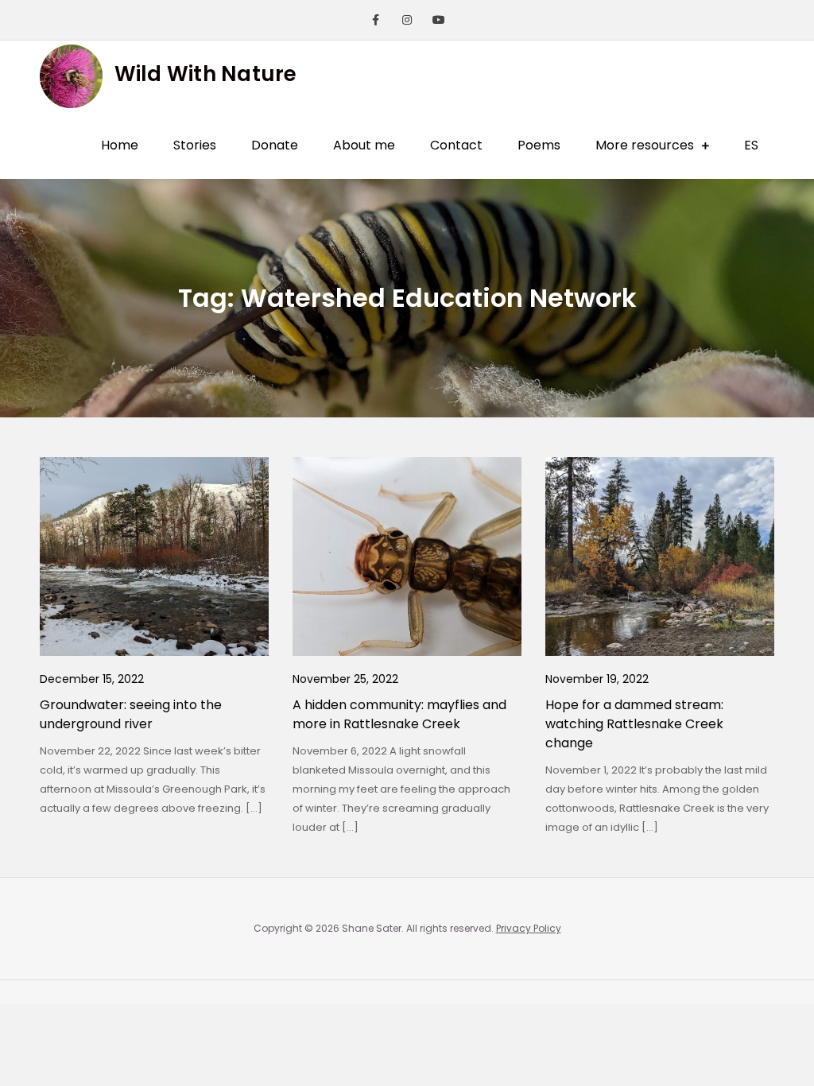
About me (364, 145)
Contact (456, 145)
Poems (538, 145)
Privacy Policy (528, 928)
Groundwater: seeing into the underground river (131, 714)
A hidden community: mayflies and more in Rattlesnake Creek (399, 714)
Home (119, 145)
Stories (194, 145)
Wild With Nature (205, 74)
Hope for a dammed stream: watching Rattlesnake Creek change (634, 724)
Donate (274, 145)
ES (751, 145)
